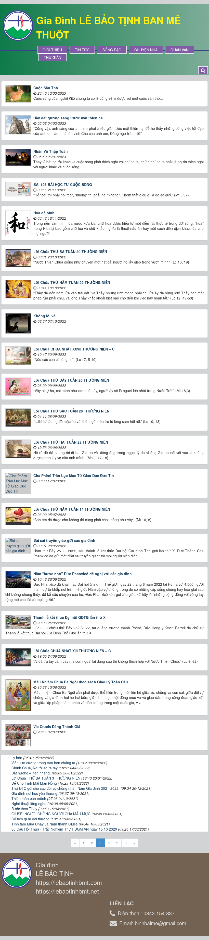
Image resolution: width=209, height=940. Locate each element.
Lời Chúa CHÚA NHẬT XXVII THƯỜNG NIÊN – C (73, 349)
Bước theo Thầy (24, 808)
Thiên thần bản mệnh (28, 798)
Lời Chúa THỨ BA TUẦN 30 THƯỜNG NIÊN (70, 251)
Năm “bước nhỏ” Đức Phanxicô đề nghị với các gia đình (82, 573)
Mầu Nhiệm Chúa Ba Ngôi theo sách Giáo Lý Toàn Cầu (80, 681)
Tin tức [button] (82, 49)
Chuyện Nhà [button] (146, 49)
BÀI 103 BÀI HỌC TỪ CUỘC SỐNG (62, 184)
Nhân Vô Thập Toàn (50, 151)
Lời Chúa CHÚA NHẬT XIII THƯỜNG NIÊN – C (72, 650)
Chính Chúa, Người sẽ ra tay (34, 767)
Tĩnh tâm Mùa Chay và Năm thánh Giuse (44, 823)
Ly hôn (16, 757)
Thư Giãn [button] (52, 57)
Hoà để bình (44, 212)
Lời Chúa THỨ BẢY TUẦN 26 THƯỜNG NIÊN (71, 380)
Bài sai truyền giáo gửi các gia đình (64, 540)
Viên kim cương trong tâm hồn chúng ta (43, 762)
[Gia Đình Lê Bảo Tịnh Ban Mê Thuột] (18, 25)
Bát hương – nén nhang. (31, 772)
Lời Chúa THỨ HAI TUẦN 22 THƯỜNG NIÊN (70, 442)
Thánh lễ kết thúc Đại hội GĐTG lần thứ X (69, 617)
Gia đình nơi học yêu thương (34, 793)
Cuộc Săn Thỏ (45, 87)
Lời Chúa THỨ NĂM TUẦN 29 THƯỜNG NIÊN (71, 282)
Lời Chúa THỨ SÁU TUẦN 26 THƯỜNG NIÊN (71, 410)
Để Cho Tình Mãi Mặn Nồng (34, 783)
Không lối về (44, 315)
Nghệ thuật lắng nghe (28, 803)
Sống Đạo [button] (111, 49)
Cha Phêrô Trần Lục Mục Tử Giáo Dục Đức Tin (73, 475)
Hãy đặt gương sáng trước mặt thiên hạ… (69, 117)
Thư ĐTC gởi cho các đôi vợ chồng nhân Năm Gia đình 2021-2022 (65, 788)
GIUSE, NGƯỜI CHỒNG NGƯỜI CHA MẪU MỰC (50, 813)
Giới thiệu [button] (52, 49)
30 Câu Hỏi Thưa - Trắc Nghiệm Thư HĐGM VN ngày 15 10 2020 (64, 829)
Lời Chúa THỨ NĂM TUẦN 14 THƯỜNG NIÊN (71, 509)
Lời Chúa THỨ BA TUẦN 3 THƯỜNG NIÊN (45, 778)
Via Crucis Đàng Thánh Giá (56, 726)
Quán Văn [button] (180, 49)
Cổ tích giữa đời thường (30, 818)
